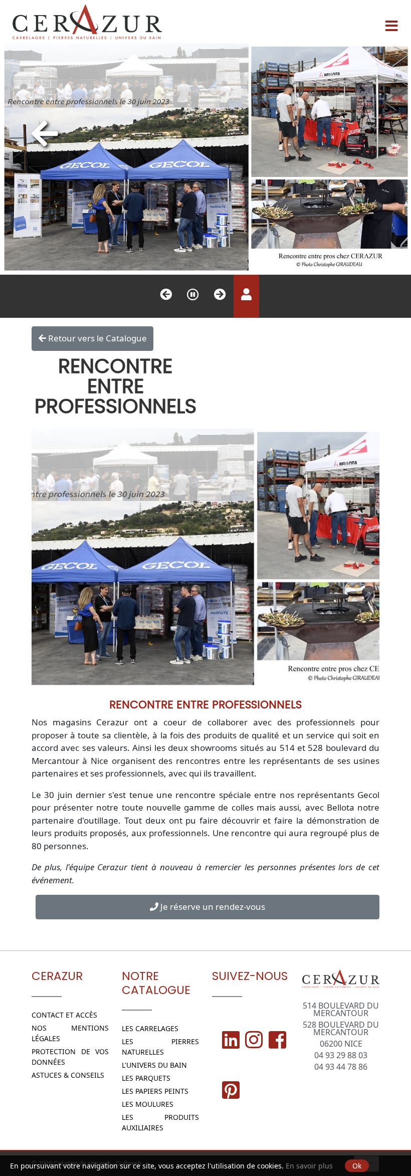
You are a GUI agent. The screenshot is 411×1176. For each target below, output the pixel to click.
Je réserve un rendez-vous (211, 906)
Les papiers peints (155, 1091)
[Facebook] (277, 1040)
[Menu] (391, 22)
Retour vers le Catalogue (96, 338)
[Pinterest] (231, 1090)
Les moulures (147, 1104)
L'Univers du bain (154, 1065)
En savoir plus (309, 1165)
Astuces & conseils (68, 1075)
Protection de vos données (70, 1057)
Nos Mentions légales (70, 1033)
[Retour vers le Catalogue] (45, 133)
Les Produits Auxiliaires (160, 1122)
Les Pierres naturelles (160, 1047)
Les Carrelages (150, 1028)
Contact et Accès (64, 1015)
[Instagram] (254, 1040)
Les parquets (146, 1078)
